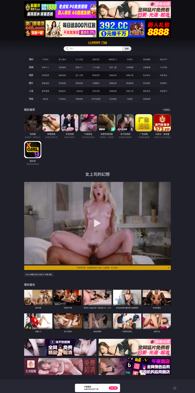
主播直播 (146, 67)
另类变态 (163, 75)
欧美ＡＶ (79, 67)
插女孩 (45, 99)
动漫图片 (96, 83)
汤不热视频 (96, 99)
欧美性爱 (96, 75)
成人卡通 (79, 75)
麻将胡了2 (113, 59)
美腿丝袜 (113, 83)
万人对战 (79, 59)
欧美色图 (79, 83)
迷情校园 (113, 91)
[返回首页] (174, 388)
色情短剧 (146, 99)
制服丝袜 (113, 75)
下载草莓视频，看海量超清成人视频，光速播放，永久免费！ (97, 268)
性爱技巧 (163, 91)
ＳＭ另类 (163, 67)
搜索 (127, 48)
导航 (31, 98)
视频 (31, 67)
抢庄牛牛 (163, 59)
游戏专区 (96, 59)
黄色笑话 (146, 91)
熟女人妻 (113, 67)
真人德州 (62, 59)
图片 (31, 83)
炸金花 (129, 59)
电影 (31, 75)
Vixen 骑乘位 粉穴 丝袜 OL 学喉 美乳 (39, 274)
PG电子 (45, 59)
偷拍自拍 (62, 75)
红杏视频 (113, 99)
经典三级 (129, 75)
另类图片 (163, 83)
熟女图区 (146, 83)
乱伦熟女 (146, 75)
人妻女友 (79, 91)
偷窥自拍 (45, 83)
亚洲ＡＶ (45, 67)
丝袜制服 (129, 67)
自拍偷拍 (62, 67)
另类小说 (129, 91)
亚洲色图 (62, 83)
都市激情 (45, 91)
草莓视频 (79, 99)
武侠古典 (96, 91)
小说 (31, 91)
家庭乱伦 (62, 91)
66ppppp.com (97, 43)
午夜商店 (62, 99)
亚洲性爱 (45, 75)
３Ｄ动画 (96, 67)
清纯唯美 (129, 83)
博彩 (31, 59)
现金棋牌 (146, 59)
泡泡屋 (129, 99)
